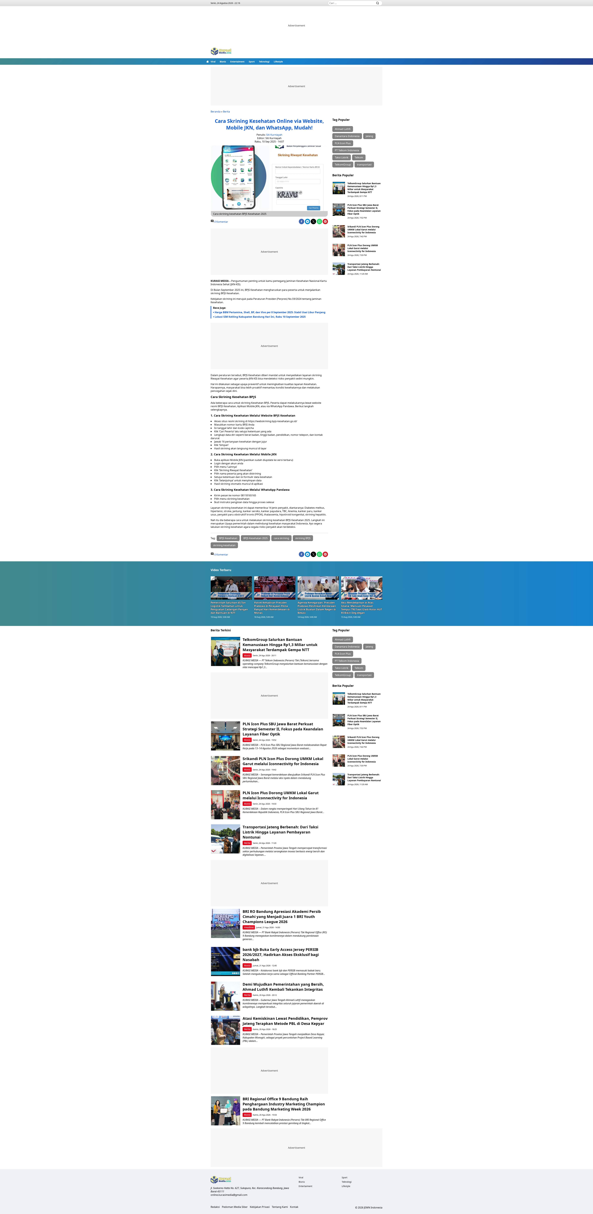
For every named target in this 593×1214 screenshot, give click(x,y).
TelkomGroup (343, 164)
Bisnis (223, 61)
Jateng (369, 136)
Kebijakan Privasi (260, 1207)
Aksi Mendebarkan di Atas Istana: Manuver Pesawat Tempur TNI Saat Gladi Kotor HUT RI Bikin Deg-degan (361, 607)
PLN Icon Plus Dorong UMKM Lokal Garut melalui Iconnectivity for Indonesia (362, 248)
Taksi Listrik (341, 157)
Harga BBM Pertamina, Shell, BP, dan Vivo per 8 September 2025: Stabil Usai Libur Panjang (270, 312)
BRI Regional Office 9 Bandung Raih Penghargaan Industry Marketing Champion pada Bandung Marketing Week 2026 (284, 1104)
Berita (226, 111)
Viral (213, 61)
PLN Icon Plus (343, 143)
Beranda (216, 111)
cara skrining (281, 538)
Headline (249, 927)
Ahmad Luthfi (343, 129)
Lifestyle (278, 61)
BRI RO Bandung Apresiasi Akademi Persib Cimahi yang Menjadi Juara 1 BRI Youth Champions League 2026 (282, 916)
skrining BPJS (303, 538)
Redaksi (215, 1207)
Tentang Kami (280, 1207)
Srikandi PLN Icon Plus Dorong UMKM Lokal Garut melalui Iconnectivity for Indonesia (363, 229)
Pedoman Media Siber (235, 1207)
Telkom (359, 157)
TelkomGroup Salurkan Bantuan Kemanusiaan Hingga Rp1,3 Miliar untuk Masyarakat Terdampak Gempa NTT (364, 188)
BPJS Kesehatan (228, 538)
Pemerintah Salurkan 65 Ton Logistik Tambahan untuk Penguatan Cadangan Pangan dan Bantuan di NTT (229, 607)
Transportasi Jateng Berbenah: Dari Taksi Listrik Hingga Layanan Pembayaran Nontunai (364, 267)
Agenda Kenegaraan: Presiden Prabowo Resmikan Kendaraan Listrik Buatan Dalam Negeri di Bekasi (317, 607)
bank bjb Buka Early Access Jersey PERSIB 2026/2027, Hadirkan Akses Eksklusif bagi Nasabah (281, 954)
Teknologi (264, 61)
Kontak (294, 1207)
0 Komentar (221, 221)
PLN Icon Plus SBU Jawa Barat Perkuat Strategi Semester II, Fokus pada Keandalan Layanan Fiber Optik (364, 209)
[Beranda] (207, 61)
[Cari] (377, 3)
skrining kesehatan (224, 545)
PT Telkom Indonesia (347, 150)
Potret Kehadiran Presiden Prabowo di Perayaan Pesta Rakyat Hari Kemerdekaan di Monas (272, 607)
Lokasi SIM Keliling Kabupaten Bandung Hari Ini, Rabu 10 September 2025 (260, 316)
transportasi (364, 164)
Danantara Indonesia (347, 136)
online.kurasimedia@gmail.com (229, 1195)
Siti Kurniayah (274, 134)
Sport (252, 61)
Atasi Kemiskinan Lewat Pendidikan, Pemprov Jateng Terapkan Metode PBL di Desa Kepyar (285, 1021)
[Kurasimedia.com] (221, 51)
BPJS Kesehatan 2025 (255, 538)
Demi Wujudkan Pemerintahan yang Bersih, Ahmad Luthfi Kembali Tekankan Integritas (283, 987)
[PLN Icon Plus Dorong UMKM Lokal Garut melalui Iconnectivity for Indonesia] (339, 250)
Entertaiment (237, 61)
